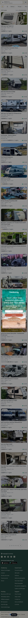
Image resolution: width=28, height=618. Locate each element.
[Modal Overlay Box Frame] (14, 309)
